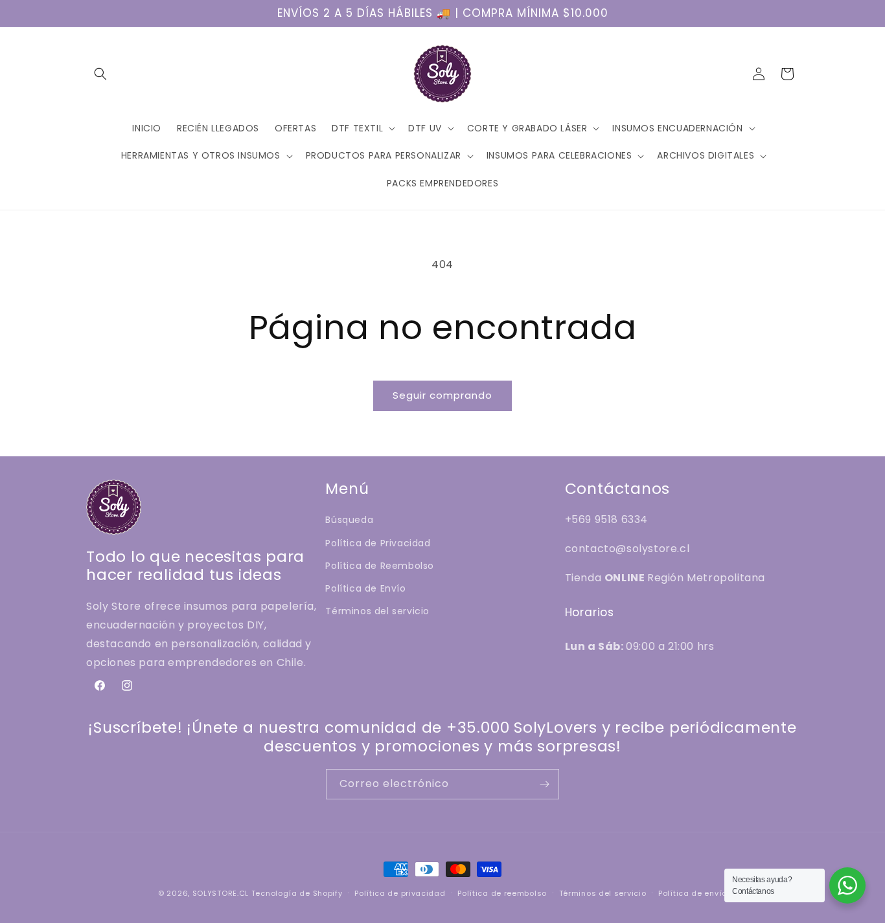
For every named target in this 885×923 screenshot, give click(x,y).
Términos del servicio (377, 611)
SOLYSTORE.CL (220, 893)
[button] (100, 74)
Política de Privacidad (377, 543)
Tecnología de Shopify (297, 893)
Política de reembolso (502, 893)
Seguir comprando (442, 395)
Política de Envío (365, 588)
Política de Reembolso (379, 565)
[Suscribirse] (544, 784)
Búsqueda (349, 519)
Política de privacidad (399, 893)
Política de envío (692, 893)
